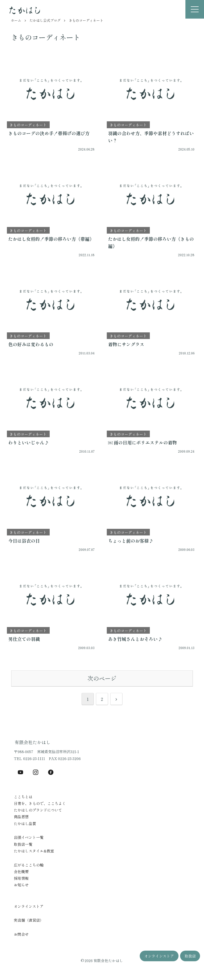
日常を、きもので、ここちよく (40, 803)
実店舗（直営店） (29, 920)
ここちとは (23, 796)
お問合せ (21, 934)
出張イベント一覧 (29, 837)
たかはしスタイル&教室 (34, 850)
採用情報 (21, 878)
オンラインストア (159, 956)
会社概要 (21, 871)
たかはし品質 (25, 823)
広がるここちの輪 (29, 865)
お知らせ (21, 884)
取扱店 (190, 956)
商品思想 (21, 816)
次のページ (102, 678)
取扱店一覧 (23, 844)
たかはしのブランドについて (38, 810)
